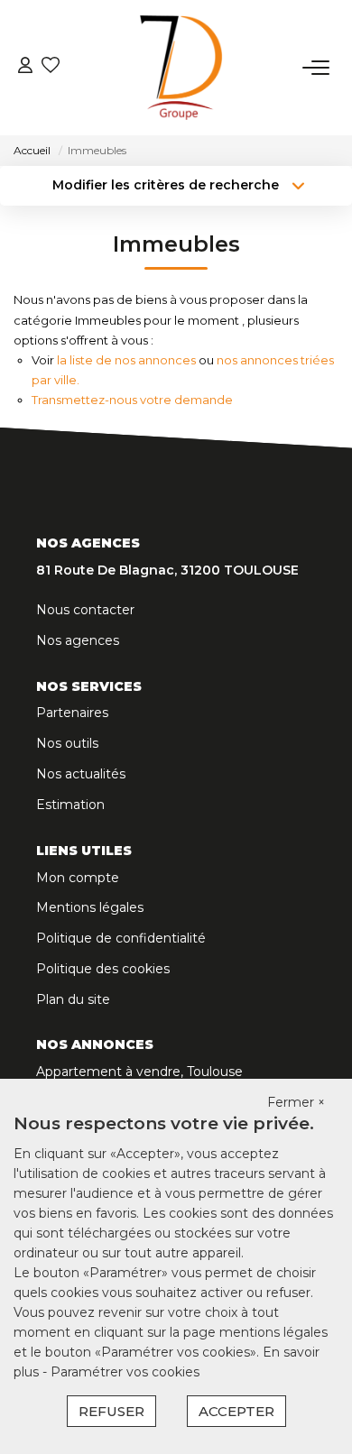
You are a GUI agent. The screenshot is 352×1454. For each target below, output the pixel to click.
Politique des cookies (103, 969)
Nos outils (67, 743)
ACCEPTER (236, 1411)
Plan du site (73, 999)
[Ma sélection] (51, 67)
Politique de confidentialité (121, 938)
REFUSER (111, 1411)
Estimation (70, 804)
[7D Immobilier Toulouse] (181, 67)
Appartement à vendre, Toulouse (139, 1071)
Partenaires (72, 712)
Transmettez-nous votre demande (132, 399)
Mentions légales (90, 907)
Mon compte (77, 878)
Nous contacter (85, 610)
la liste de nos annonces (126, 360)
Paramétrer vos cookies (125, 1372)
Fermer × (296, 1102)
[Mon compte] (25, 67)
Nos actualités (80, 774)
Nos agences (77, 640)
